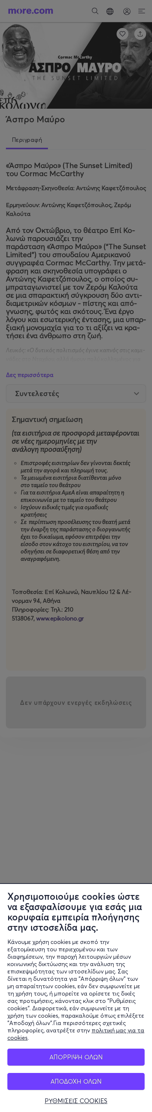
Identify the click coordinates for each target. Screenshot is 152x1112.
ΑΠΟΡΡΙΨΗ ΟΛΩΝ (76, 1057)
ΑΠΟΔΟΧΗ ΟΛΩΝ (76, 1081)
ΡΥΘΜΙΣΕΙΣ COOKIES (76, 1101)
